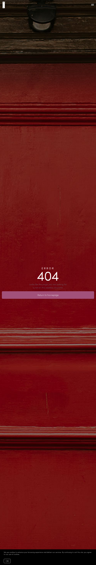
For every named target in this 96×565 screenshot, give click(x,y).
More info (23, 554)
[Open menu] (92, 5)
